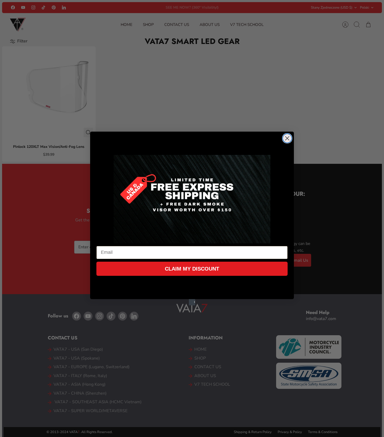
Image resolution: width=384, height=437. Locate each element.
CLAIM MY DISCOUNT (192, 269)
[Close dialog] (287, 138)
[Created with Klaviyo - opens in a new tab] (192, 302)
